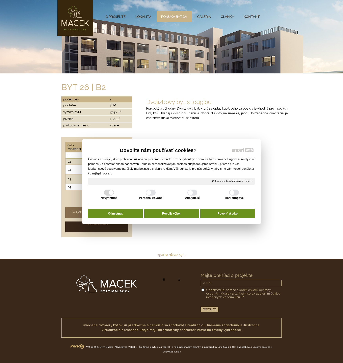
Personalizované (150, 197)
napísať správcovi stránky (187, 347)
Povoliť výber (171, 213)
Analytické (192, 197)
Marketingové (234, 197)
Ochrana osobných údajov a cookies (232, 181)
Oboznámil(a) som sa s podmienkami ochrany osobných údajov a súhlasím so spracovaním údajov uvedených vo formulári (243, 293)
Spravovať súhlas (172, 351)
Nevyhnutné (109, 197)
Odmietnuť (115, 213)
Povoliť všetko (228, 213)
